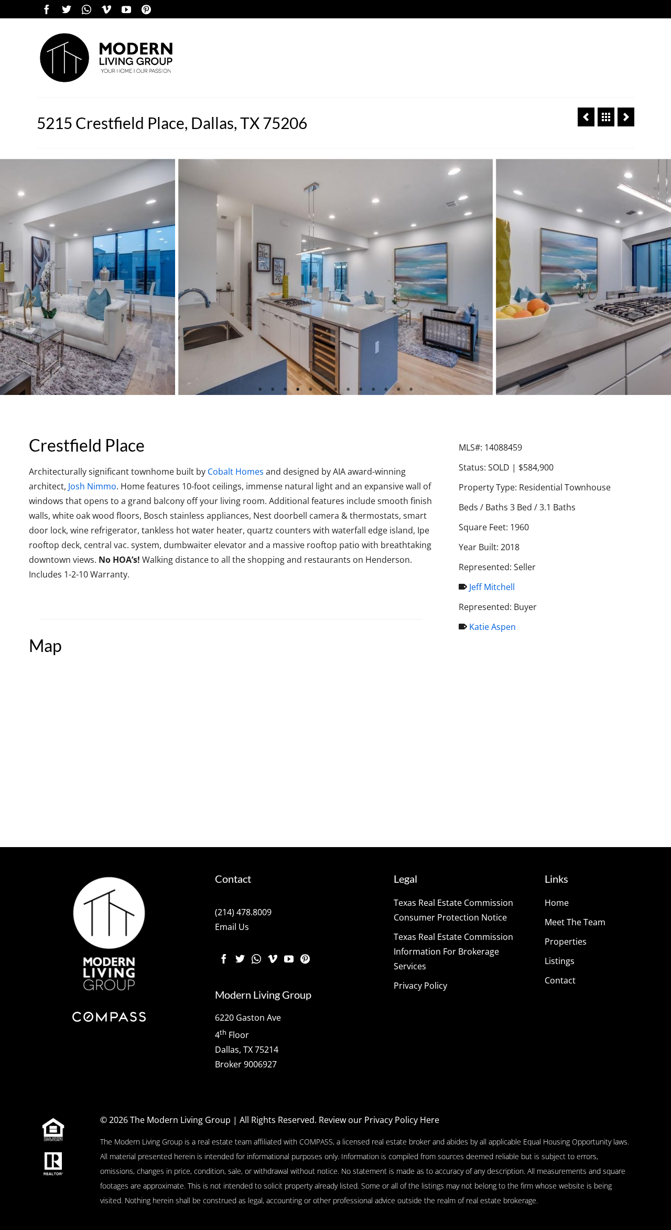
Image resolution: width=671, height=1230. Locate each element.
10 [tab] (373, 389)
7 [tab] (335, 389)
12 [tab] (398, 389)
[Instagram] (86, 9)
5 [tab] (310, 389)
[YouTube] (126, 9)
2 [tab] (272, 389)
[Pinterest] (146, 9)
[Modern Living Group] (106, 58)
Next (656, 277)
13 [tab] (411, 389)
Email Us (232, 927)
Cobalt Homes (236, 471)
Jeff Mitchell (492, 587)
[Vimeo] (106, 9)
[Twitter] (67, 9)
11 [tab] (386, 389)
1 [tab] (260, 389)
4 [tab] (298, 389)
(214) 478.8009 (243, 912)
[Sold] (606, 117)
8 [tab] (348, 389)
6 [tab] (323, 389)
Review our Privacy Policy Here (379, 1120)
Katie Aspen (492, 627)
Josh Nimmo (92, 486)
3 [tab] (285, 389)
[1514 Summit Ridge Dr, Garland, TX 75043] (586, 117)
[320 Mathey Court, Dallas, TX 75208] (626, 117)
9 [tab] (360, 389)
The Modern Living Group (180, 1120)
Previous (14, 277)
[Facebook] (47, 9)
